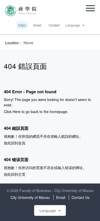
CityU (22, 25)
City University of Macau (30, 197)
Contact (54, 25)
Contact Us (80, 197)
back (34, 111)
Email (37, 25)
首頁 (21, 142)
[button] (90, 8)
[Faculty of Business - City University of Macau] (20, 10)
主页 (21, 174)
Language (73, 25)
